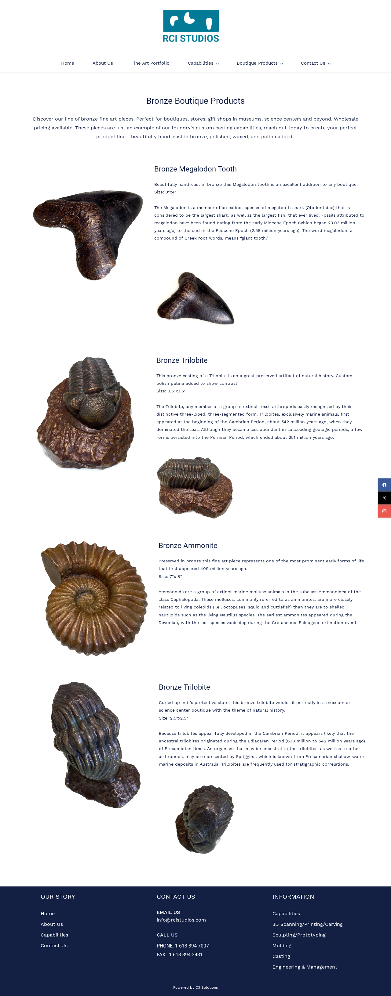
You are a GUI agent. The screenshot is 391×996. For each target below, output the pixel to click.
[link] (88, 167)
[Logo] (191, 27)
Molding (281, 945)
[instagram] (384, 511)
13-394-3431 (189, 955)
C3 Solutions (207, 987)
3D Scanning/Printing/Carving (307, 924)
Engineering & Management (304, 967)
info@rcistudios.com (181, 920)
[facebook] (384, 485)
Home (48, 913)
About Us (52, 924)
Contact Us (54, 945)
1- (177, 946)
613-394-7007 (194, 946)
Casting (281, 956)
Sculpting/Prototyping (299, 935)
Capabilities (54, 935)
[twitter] (384, 498)
